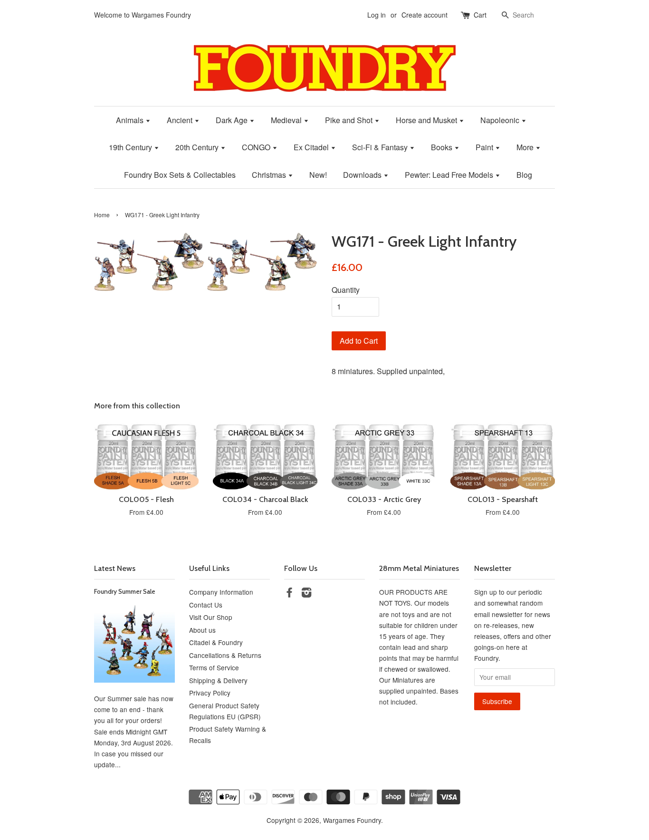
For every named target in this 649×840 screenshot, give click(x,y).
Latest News (114, 568)
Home (102, 215)
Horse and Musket (427, 120)
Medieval (287, 120)
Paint (485, 147)
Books (442, 147)
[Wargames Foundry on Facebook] (289, 594)
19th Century (131, 147)
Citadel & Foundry (216, 642)
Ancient (180, 120)
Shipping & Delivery (218, 680)
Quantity (346, 289)
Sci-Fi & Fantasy (381, 147)
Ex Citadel (312, 147)
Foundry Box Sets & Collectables (180, 174)
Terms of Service (214, 667)
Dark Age (232, 120)
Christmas (270, 174)
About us (202, 630)
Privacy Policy (209, 692)
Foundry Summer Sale (124, 591)
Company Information (221, 592)
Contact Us (205, 604)
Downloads (363, 174)
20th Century (197, 147)
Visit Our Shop (210, 617)
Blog (524, 174)
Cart (480, 14)
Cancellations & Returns (225, 655)
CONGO (257, 147)
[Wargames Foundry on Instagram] (306, 594)
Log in (376, 14)
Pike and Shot (349, 120)
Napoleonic (500, 120)
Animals (130, 120)
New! (318, 174)
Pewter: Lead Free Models (450, 174)
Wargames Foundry (352, 820)
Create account (424, 14)
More (525, 147)
